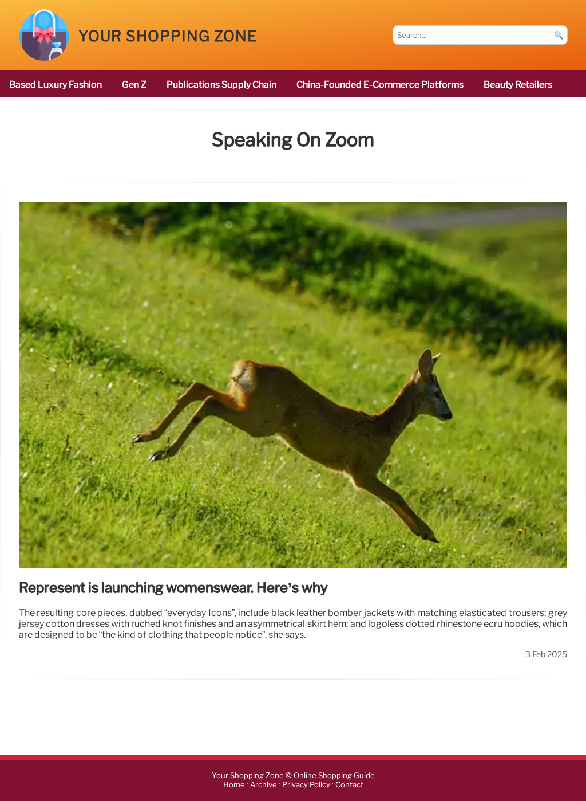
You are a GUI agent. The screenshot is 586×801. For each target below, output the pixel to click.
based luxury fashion (55, 84)
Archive (263, 785)
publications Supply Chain (221, 84)
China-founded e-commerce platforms (380, 84)
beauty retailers (518, 84)
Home (234, 785)
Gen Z (134, 84)
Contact (349, 785)
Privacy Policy (306, 785)
